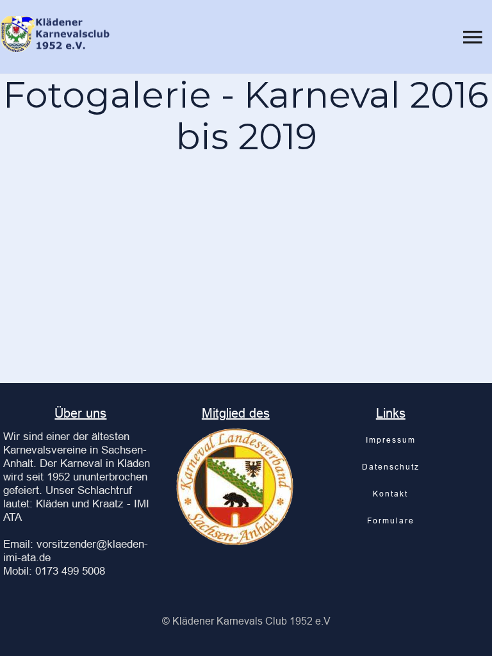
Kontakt (390, 493)
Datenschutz (391, 467)
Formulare (390, 520)
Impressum (391, 440)
